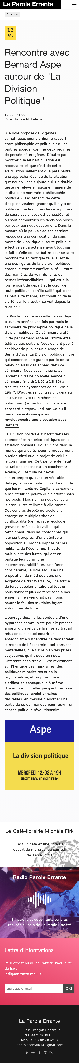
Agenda (12, 14)
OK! (69, 989)
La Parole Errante (28, 4)
